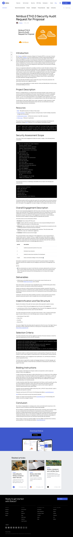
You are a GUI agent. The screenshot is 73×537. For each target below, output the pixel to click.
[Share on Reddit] (11, 60)
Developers (45, 3)
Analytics (23, 519)
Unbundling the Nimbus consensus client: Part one (18, 475)
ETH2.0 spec (20, 118)
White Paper (23, 517)
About (51, 3)
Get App (6, 513)
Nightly (6, 515)
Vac (54, 517)
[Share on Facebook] (11, 57)
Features (18, 3)
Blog (56, 3)
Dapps (48, 7)
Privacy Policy (7, 531)
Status (20, 56)
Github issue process (28, 281)
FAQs (38, 519)
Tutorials (39, 515)
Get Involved (25, 3)
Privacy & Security (41, 7)
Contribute (4, 7)
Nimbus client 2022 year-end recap (35, 475)
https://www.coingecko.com (22, 327)
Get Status (65, 3)
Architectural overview (22, 116)
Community (53, 7)
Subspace (55, 515)
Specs (38, 517)
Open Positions (24, 521)
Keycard (54, 509)
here (27, 122)
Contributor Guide (40, 513)
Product (28, 7)
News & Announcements (20, 7)
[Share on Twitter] (11, 54)
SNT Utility (38, 3)
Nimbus (21, 23)
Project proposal (21, 112)
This (17, 394)
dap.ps (54, 511)
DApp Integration (40, 511)
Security (33, 3)
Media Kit (23, 513)
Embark (54, 513)
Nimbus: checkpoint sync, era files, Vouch (53, 470)
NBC (18, 110)
